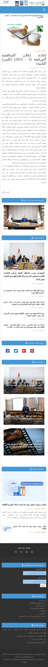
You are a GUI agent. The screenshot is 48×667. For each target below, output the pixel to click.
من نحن (42, 600)
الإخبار (42, 611)
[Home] (6, 2)
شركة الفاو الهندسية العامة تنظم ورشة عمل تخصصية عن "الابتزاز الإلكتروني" (24, 292)
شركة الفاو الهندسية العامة (24, 657)
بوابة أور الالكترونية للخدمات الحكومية (31, 616)
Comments (42, 67)
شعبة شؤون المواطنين (37, 603)
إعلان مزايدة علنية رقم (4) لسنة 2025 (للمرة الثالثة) (24, 504)
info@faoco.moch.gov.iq (35, 642)
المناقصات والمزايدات (40, 50)
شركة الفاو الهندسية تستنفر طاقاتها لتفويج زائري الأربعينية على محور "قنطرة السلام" (24, 315)
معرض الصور (40, 605)
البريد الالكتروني (40, 569)
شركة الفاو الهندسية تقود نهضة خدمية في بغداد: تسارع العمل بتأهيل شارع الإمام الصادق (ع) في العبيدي (24, 16)
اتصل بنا (42, 614)
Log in (43, 585)
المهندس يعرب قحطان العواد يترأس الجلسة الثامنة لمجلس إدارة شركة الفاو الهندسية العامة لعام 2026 (24, 276)
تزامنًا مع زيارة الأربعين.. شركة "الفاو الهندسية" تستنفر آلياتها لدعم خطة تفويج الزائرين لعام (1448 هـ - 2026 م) (24, 326)
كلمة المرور (42, 578)
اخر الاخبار (41, 283)
